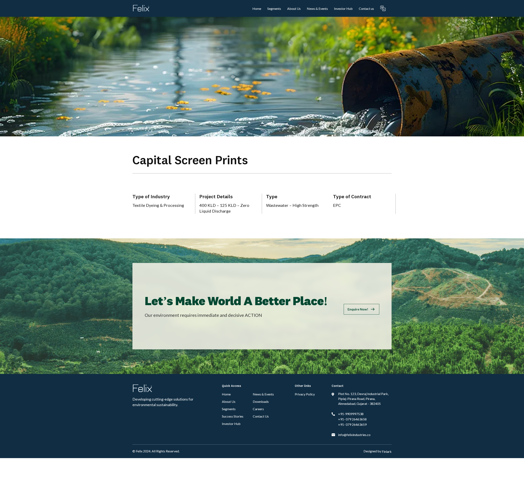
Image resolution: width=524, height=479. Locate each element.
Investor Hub (343, 8)
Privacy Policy (305, 394)
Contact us (366, 8)
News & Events (317, 8)
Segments (274, 8)
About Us (294, 8)
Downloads (261, 401)
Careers (258, 409)
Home (256, 8)
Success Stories (232, 416)
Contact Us (261, 416)
